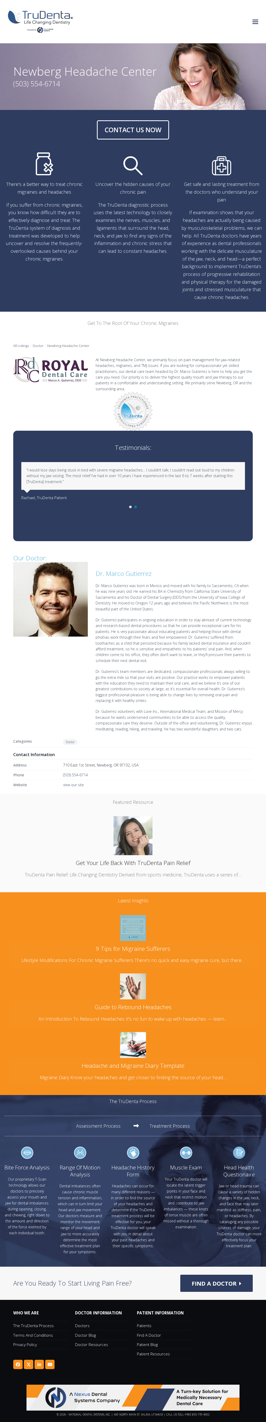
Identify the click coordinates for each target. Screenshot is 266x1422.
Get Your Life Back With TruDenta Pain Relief (133, 863)
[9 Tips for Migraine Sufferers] (133, 927)
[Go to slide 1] (130, 507)
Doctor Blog (85, 1335)
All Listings (21, 345)
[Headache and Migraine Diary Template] (133, 1044)
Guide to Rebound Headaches (133, 1007)
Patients (144, 1325)
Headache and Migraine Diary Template (133, 1066)
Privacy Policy (25, 1344)
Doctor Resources (91, 1344)
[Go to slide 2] (135, 507)
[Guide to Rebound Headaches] (133, 986)
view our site (73, 784)
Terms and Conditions (33, 1335)
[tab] (107, 1126)
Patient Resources (153, 1353)
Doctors (82, 1325)
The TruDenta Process (33, 1325)
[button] (255, 21)
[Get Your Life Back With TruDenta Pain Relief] (133, 835)
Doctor (38, 345)
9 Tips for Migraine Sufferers (133, 949)
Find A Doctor (149, 1335)
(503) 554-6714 (75, 774)
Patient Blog (147, 1344)
